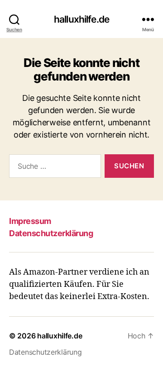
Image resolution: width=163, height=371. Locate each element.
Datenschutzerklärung (51, 233)
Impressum (30, 221)
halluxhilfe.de (81, 19)
